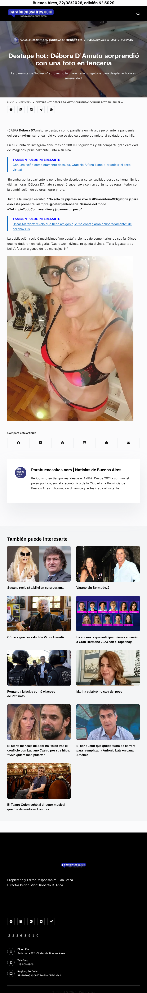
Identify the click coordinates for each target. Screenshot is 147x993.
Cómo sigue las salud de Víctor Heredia (36, 637)
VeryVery (127, 39)
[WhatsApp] (51, 109)
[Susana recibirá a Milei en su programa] (39, 564)
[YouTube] (41, 921)
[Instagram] (31, 921)
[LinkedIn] (31, 109)
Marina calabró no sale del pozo (99, 691)
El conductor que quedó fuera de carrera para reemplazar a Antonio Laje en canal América (105, 750)
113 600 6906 (25, 964)
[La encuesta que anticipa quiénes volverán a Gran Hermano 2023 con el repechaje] (108, 613)
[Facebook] (11, 109)
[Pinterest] (62, 443)
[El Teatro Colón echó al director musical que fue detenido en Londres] (39, 781)
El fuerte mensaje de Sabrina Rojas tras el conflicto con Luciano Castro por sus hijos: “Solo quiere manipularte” (38, 750)
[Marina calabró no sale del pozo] (108, 668)
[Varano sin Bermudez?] (108, 564)
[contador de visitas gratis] (23, 935)
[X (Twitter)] (21, 109)
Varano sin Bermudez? (92, 587)
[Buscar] (138, 13)
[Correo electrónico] (129, 443)
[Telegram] (41, 109)
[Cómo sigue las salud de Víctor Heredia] (39, 613)
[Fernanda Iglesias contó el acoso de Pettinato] (39, 668)
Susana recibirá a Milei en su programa (35, 587)
